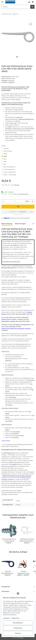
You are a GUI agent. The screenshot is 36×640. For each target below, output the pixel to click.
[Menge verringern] (4, 201)
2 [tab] (18, 56)
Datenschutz (15, 618)
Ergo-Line (11, 80)
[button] (29, 2)
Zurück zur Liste (7, 14)
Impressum (6, 618)
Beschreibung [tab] (6, 224)
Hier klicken (31, 380)
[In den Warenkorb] (2, 20)
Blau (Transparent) (9, 167)
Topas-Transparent (10, 172)
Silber (5, 153)
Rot (5, 164)
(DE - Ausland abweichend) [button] (21, 194)
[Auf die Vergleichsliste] (31, 24)
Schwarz (6, 148)
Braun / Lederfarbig (10, 175)
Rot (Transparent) (9, 169)
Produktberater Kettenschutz (11, 261)
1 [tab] (17, 56)
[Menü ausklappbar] (2, 1)
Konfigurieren (18, 628)
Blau (5, 159)
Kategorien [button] (5, 587)
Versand (16, 185)
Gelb (5, 161)
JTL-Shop (21, 637)
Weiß (5, 156)
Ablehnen (18, 633)
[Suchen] (32, 7)
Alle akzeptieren (18, 622)
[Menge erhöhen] (32, 201)
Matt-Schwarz (8, 151)
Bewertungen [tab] (20, 224)
